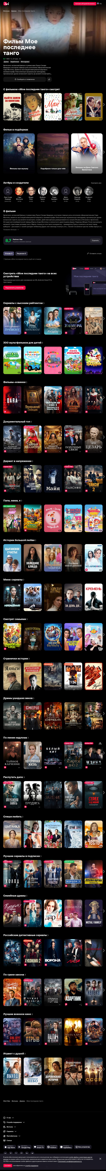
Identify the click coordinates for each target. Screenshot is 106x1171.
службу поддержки (31, 1165)
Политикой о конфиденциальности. (70, 1161)
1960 (8, 59)
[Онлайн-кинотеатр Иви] (6, 3)
